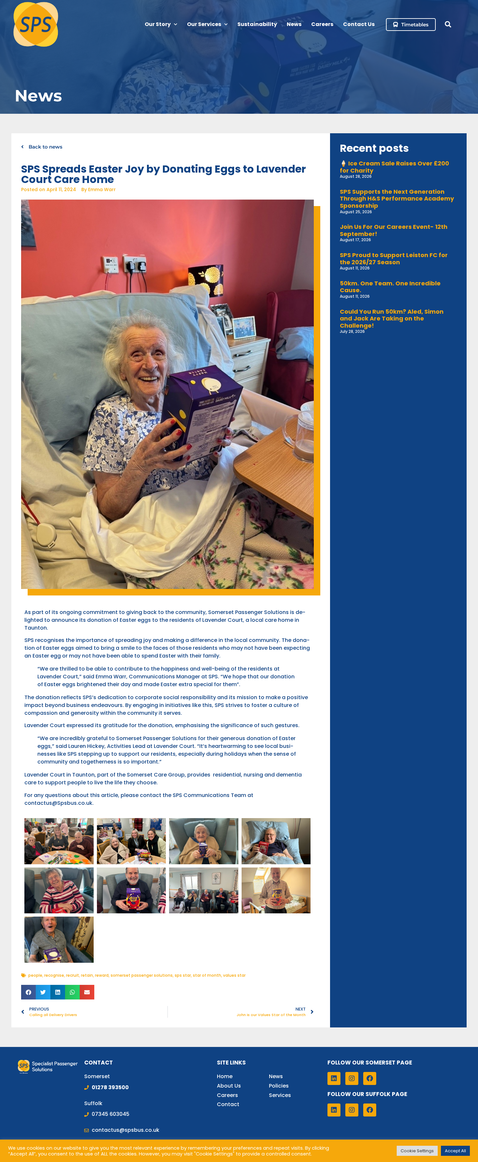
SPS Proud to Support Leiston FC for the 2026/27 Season (394, 258)
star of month (207, 975)
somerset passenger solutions (142, 975)
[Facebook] (369, 1078)
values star (234, 975)
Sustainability (257, 24)
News (294, 24)
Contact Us (359, 24)
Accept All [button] (455, 1151)
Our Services (204, 24)
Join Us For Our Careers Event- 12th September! (393, 230)
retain (87, 975)
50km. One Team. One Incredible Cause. (390, 286)
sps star (183, 975)
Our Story (158, 24)
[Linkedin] (333, 1078)
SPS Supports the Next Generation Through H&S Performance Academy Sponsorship (397, 199)
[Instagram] (351, 1078)
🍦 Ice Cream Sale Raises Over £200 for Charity (394, 167)
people (35, 975)
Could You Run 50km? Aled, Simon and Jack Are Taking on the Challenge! (392, 318)
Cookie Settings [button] (417, 1151)
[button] (448, 24)
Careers (322, 24)
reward (102, 975)
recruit (72, 975)
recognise (54, 975)
